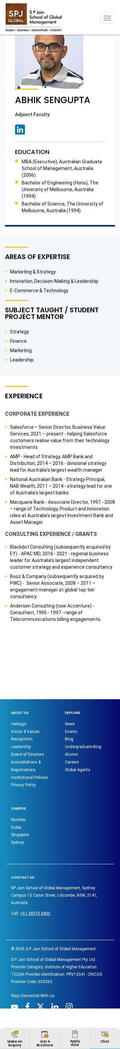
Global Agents (77, 770)
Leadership (21, 746)
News (70, 724)
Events (71, 731)
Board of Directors (27, 754)
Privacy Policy (23, 785)
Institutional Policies (29, 777)
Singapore (20, 834)
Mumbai (18, 819)
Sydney (17, 842)
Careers (72, 762)
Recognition (22, 739)
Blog (69, 739)
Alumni (71, 754)
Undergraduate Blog (83, 746)
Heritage (18, 724)
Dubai (16, 827)
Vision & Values (25, 731)
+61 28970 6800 (35, 913)
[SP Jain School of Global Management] (33, 17)
